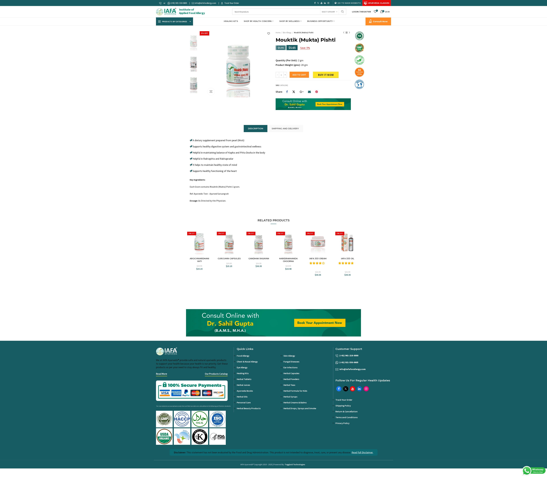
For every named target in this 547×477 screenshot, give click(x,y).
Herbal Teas (289, 385)
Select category (328, 12)
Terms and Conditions (346, 417)
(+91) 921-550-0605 (179, 3)
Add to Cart (299, 74)
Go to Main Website (349, 3)
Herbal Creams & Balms (295, 402)
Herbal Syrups (290, 396)
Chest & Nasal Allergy (247, 361)
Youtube (321, 3)
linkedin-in (325, 3)
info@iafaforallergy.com (205, 3)
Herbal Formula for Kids (295, 390)
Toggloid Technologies (295, 464)
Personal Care (244, 402)
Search (342, 12)
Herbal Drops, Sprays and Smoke (299, 408)
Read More (161, 373)
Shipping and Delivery (285, 128)
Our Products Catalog (216, 373)
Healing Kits (243, 373)
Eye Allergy (242, 367)
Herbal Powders (291, 379)
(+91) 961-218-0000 (348, 355)
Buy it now (326, 75)
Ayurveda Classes (378, 3)
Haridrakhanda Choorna (288, 259)
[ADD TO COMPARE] (210, 238)
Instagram (328, 3)
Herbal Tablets (244, 379)
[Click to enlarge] (211, 91)
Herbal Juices (243, 385)
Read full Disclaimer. (362, 452)
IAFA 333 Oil (347, 258)
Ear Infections (290, 367)
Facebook (315, 3)
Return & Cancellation (346, 411)
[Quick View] (210, 243)
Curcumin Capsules (229, 258)
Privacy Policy (342, 423)
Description (255, 128)
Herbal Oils (242, 396)
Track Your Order (231, 3)
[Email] (309, 91)
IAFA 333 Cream (317, 258)
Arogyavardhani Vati (199, 259)
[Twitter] (293, 91)
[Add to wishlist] (268, 33)
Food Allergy (243, 355)
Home (278, 32)
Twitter (318, 3)
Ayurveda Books (245, 390)
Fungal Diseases (291, 361)
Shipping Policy (343, 405)
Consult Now (380, 21)
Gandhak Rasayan (258, 258)
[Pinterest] (316, 91)
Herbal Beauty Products (249, 408)
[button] (317, 263)
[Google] (301, 91)
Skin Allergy (287, 32)
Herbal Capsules (291, 373)
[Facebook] (287, 91)
